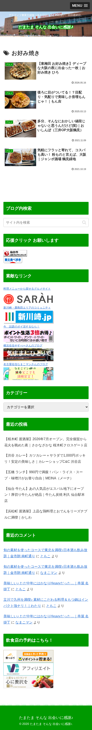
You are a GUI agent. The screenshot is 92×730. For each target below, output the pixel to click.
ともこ (45, 556)
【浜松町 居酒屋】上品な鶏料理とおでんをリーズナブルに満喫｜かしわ (45, 514)
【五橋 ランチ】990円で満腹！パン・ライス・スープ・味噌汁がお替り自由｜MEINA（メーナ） (43, 475)
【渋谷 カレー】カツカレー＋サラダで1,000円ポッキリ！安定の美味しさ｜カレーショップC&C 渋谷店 (45, 458)
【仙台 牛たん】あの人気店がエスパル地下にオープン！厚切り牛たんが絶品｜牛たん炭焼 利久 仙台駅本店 (44, 495)
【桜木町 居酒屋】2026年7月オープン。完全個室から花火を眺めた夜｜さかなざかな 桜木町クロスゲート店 (45, 442)
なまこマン (48, 573)
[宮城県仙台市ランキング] (15, 253)
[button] (84, 222)
